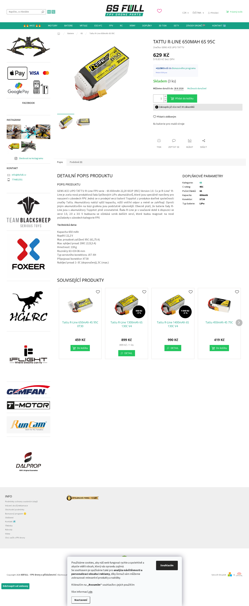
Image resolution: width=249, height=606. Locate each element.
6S (201, 182)
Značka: (168, 47)
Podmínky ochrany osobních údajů (21, 501)
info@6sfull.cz (19, 175)
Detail (128, 353)
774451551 (17, 179)
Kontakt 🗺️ (10, 521)
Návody (8, 529)
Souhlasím (167, 565)
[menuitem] (32, 25)
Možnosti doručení (196, 88)
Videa (7, 533)
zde (90, 592)
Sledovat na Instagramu (31, 158)
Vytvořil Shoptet (219, 574)
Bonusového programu (184, 68)
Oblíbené (9, 517)
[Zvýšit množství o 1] (165, 96)
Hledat (43, 12)
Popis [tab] (60, 162)
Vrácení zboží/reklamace (16, 505)
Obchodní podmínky (14, 509)
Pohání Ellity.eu (161, 72)
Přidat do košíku (184, 98)
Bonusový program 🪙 (15, 513)
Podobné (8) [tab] (76, 162)
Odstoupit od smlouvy (15, 586)
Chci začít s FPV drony (15, 537)
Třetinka (8, 525)
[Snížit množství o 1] (165, 100)
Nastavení (80, 600)
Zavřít (159, 134)
